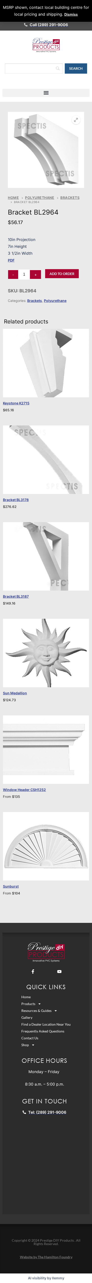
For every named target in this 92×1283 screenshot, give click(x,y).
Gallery (26, 1017)
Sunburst (11, 886)
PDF (11, 260)
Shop (25, 1045)
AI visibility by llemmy (46, 1278)
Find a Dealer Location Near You (46, 1024)
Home (13, 197)
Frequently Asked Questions (42, 1031)
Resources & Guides (36, 1010)
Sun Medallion (15, 693)
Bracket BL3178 (16, 500)
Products (28, 1004)
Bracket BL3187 (16, 596)
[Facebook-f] (33, 971)
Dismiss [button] (71, 14)
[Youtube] (59, 971)
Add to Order (62, 274)
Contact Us (29, 1038)
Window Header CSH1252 (24, 790)
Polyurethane (39, 197)
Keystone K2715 (16, 403)
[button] (46, 93)
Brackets (34, 300)
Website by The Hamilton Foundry (46, 1257)
